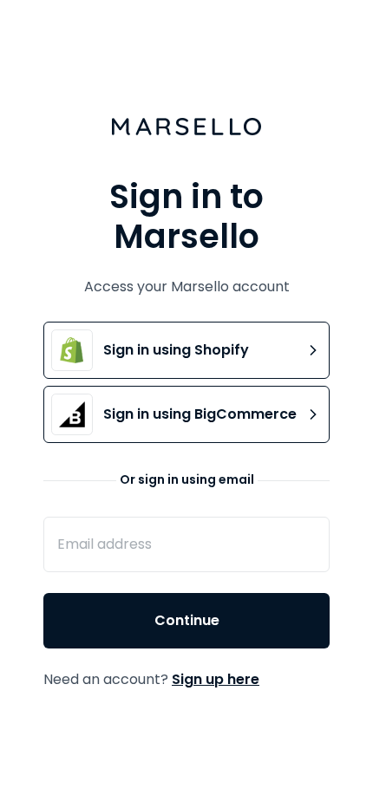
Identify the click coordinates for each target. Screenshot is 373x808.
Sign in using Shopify (176, 350)
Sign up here (215, 679)
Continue (186, 620)
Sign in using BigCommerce (200, 414)
